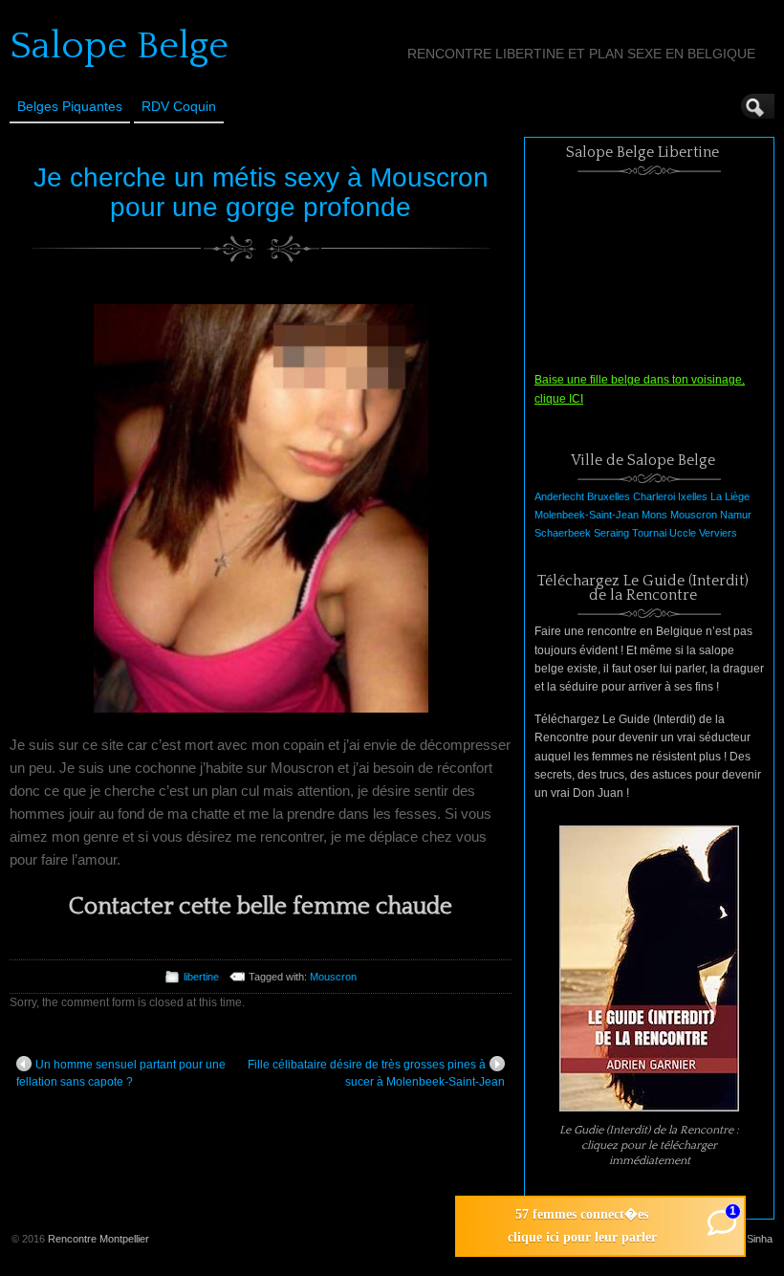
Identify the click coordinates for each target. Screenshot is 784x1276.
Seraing (611, 533)
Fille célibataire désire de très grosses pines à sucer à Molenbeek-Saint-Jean (376, 1073)
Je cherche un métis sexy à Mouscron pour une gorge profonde (261, 192)
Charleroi (654, 496)
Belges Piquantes (69, 106)
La (716, 496)
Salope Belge (119, 46)
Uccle (682, 533)
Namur (735, 514)
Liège (737, 496)
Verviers (718, 533)
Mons (654, 514)
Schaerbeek (562, 533)
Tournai (649, 533)
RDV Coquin (179, 106)
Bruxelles (608, 496)
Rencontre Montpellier (98, 1238)
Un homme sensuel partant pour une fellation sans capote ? (121, 1073)
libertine (201, 976)
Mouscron (333, 976)
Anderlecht (559, 496)
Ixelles (693, 496)
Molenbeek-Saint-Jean (586, 514)
